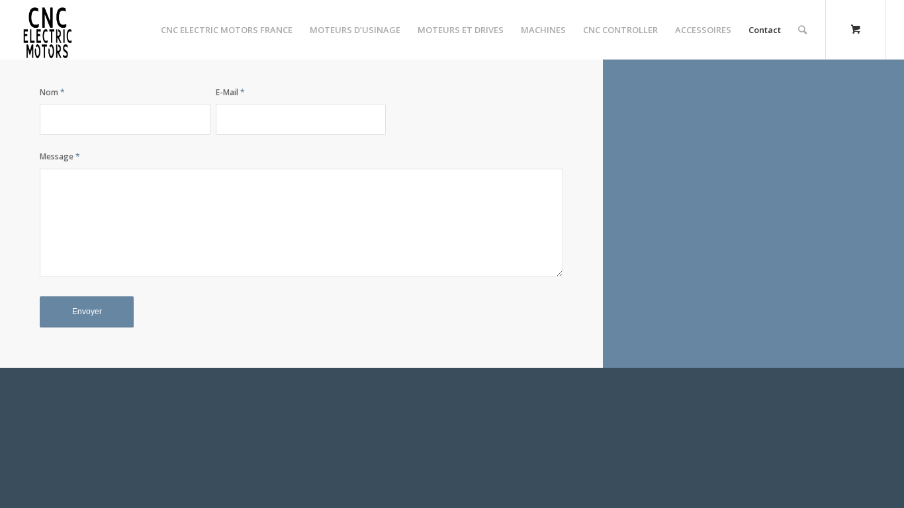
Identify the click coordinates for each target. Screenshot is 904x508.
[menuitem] (226, 30)
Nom (52, 92)
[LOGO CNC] (47, 30)
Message (60, 156)
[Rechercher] (802, 30)
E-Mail (230, 92)
